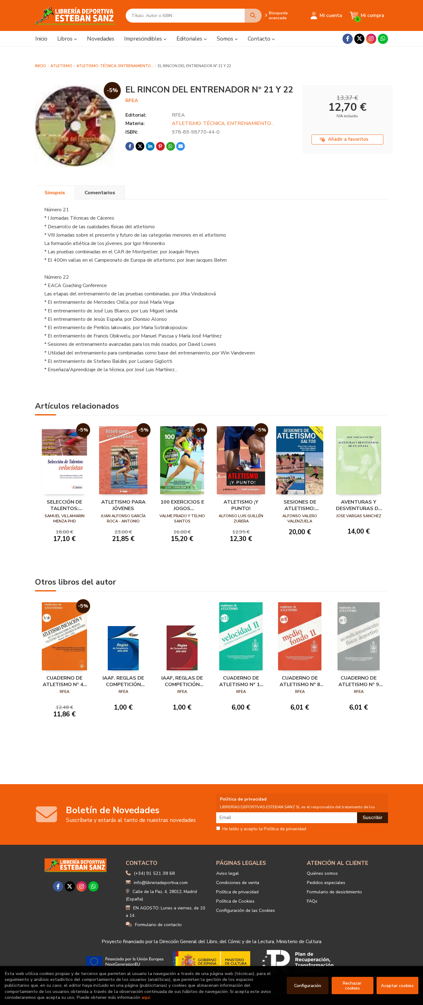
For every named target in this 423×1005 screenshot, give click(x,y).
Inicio (40, 65)
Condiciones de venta (237, 882)
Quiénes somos (322, 873)
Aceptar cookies (397, 985)
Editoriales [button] (190, 38)
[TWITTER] (359, 39)
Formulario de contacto (158, 924)
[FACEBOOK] (347, 39)
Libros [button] (65, 38)
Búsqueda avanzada (278, 15)
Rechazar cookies (352, 985)
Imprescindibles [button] (144, 38)
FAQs (312, 901)
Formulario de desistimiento (334, 892)
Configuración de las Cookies (245, 910)
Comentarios (100, 192)
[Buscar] (253, 16)
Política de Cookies (235, 901)
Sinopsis (55, 192)
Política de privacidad (237, 892)
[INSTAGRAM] (371, 39)
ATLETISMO (61, 65)
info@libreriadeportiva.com (161, 882)
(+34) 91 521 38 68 (154, 873)
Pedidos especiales (326, 882)
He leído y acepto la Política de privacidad (264, 829)
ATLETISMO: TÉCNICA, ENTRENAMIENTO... (115, 65)
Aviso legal (227, 873)
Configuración (307, 985)
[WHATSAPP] (383, 39)
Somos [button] (226, 38)
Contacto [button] (260, 38)
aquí (146, 997)
